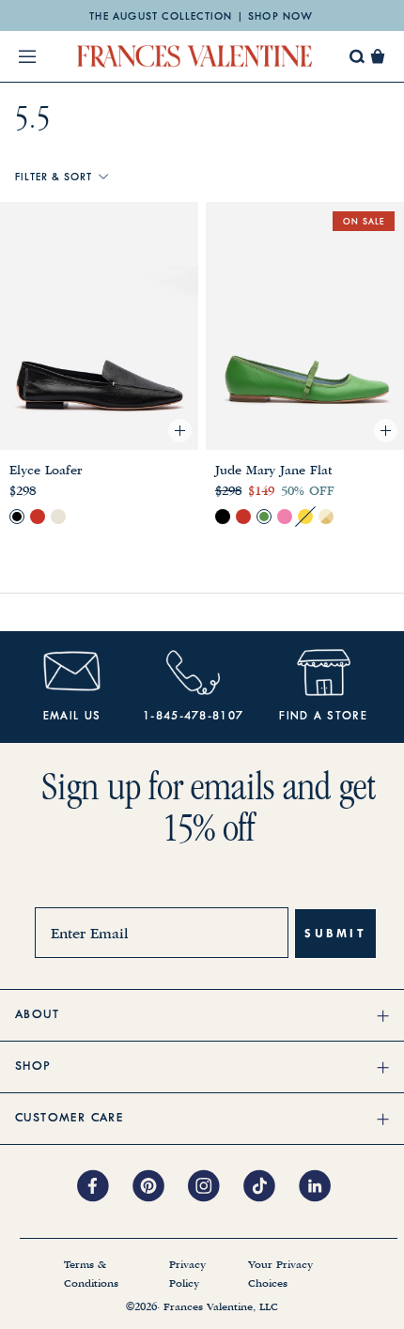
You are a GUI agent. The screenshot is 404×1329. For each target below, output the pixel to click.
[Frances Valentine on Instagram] (215, 1187)
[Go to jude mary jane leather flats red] (243, 516)
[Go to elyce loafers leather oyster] (58, 516)
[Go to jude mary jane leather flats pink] (284, 516)
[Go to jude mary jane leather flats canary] (305, 516)
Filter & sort (53, 177)
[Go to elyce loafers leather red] (37, 516)
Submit (335, 933)
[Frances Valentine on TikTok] (271, 1187)
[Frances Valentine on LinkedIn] (320, 1187)
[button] (377, 56)
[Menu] (27, 56)
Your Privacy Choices (280, 1274)
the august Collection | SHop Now (201, 17)
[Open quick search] (357, 57)
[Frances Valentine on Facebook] (104, 1187)
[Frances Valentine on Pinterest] (160, 1187)
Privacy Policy (187, 1274)
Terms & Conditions (91, 1274)
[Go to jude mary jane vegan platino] (326, 516)
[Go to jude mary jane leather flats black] (222, 516)
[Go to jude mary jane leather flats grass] (264, 516)
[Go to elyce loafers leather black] (16, 516)
